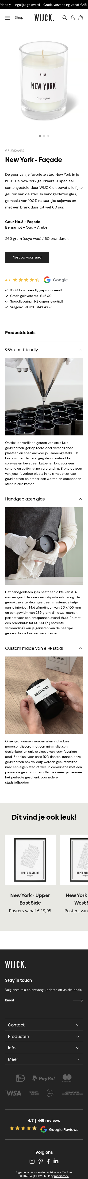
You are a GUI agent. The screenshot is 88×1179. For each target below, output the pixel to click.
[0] (81, 18)
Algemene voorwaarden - (32, 1172)
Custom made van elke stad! (34, 648)
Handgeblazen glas (25, 499)
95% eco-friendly (21, 350)
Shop (19, 17)
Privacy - (55, 1172)
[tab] (40, 136)
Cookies (67, 1172)
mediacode (61, 1176)
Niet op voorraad (27, 257)
